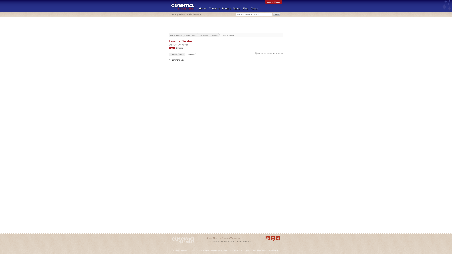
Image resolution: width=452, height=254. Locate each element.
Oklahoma (204, 35)
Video (236, 8)
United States (191, 35)
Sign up (277, 2)
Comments (191, 55)
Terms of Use (273, 250)
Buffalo (215, 35)
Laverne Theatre (228, 35)
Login (269, 2)
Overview (173, 55)
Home (202, 8)
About (254, 8)
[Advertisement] (226, 25)
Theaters (214, 8)
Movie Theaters (176, 35)
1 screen (179, 48)
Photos (226, 8)
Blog (245, 8)
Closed (172, 48)
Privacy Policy (262, 250)
